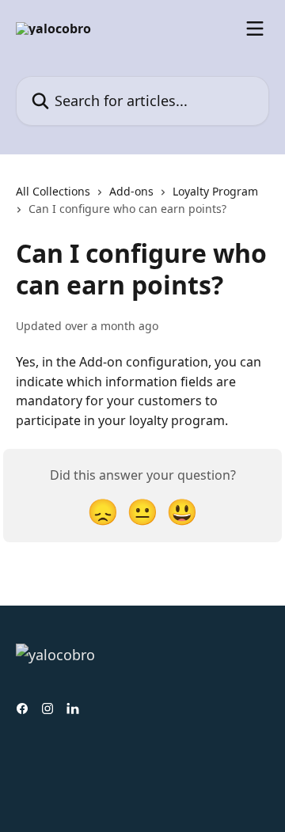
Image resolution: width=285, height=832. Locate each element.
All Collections (53, 191)
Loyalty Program (215, 191)
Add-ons (131, 191)
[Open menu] (255, 28)
